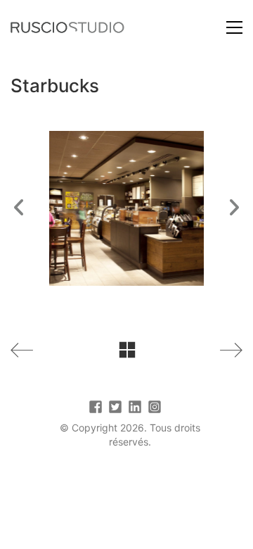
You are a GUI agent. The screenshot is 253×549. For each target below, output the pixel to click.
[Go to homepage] (67, 27)
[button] (234, 27)
